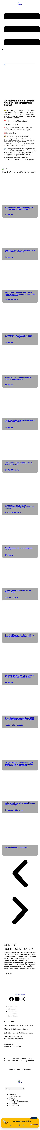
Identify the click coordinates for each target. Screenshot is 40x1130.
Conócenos (13, 1103)
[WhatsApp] (34, 1125)
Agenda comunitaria (20, 1102)
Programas (17, 1096)
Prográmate (13, 1100)
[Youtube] (17, 999)
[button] (20, 874)
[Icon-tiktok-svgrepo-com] (28, 999)
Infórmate (13, 1098)
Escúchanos (13, 1094)
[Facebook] (11, 999)
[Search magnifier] (23, 1088)
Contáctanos (14, 1105)
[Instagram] (22, 999)
